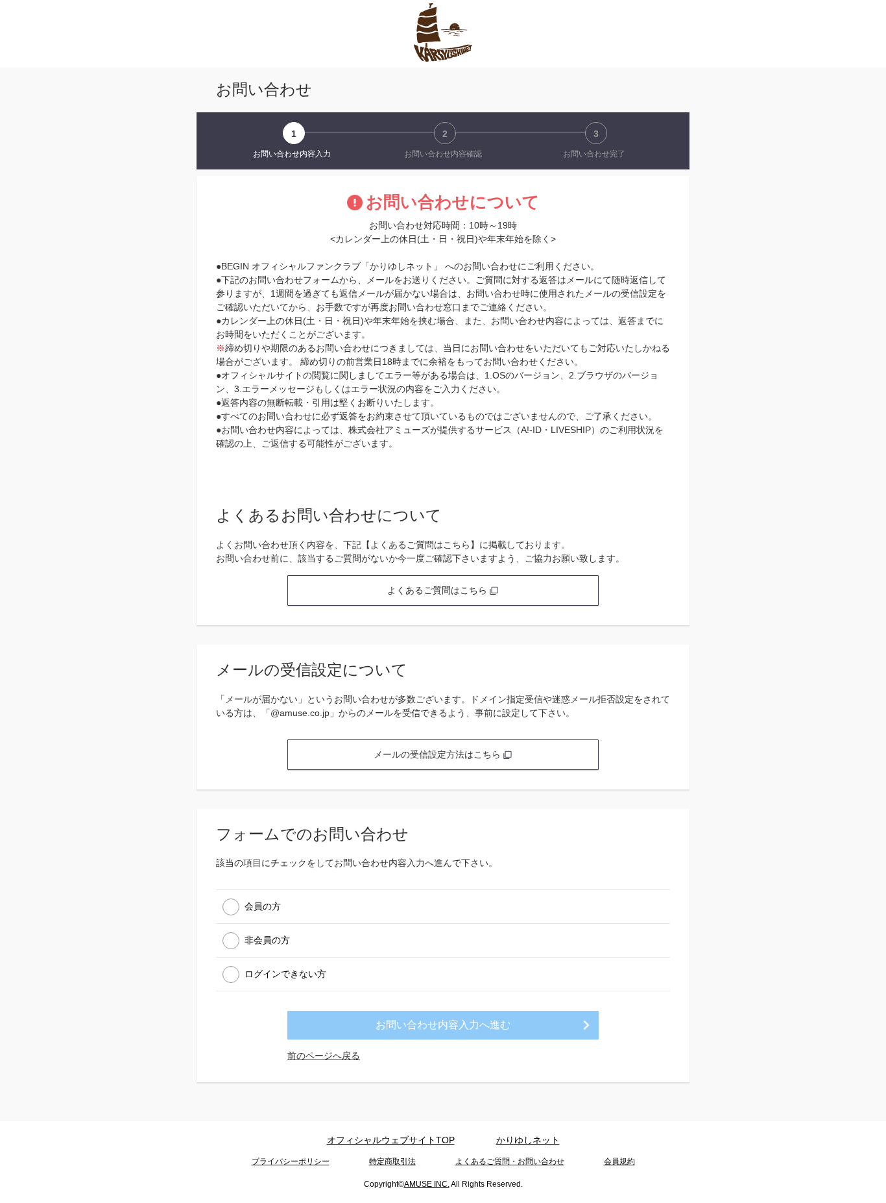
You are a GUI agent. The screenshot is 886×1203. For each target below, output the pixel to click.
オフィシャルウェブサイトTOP (391, 1140)
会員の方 (263, 906)
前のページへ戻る (323, 1055)
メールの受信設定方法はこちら (438, 754)
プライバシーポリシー (290, 1161)
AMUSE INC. (426, 1184)
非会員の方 (267, 940)
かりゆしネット (528, 1140)
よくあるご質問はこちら (438, 590)
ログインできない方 (285, 974)
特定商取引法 (392, 1161)
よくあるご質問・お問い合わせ (509, 1161)
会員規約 (619, 1161)
